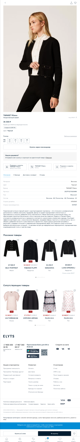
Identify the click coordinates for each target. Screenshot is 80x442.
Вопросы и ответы (34, 378)
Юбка (30, 321)
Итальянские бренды (35, 392)
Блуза (12, 321)
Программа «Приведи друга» (13, 372)
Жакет (11, 270)
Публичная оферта (29, 401)
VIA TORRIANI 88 (11, 318)
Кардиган (30, 270)
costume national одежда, (29, 417)
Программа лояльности (11, 368)
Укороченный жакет (11, 118)
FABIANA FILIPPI (30, 268)
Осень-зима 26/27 (68, 273)
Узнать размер (33, 382)
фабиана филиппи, (64, 417)
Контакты (56, 385)
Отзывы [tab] (42, 175)
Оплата (30, 368)
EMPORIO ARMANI (30, 318)
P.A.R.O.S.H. (49, 318)
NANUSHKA (49, 268)
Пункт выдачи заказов (61, 375)
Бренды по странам (35, 388)
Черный (74, 185)
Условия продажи (33, 404)
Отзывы (56, 378)
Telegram (49, 157)
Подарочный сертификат (11, 375)
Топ (49, 270)
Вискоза (74, 181)
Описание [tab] (6, 175)
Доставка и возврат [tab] (29, 175)
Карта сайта (51, 404)
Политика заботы (59, 388)
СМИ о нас (57, 372)
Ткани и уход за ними (35, 385)
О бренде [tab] (16, 175)
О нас (55, 368)
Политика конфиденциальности (12, 401)
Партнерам (7, 382)
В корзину (54, 433)
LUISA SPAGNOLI (68, 268)
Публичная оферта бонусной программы (14, 404)
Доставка (31, 372)
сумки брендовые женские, (47, 417)
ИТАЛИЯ (74, 201)
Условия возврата (34, 375)
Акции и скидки (8, 378)
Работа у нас (57, 382)
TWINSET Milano (71, 188)
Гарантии (43, 404)
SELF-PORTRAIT (11, 268)
